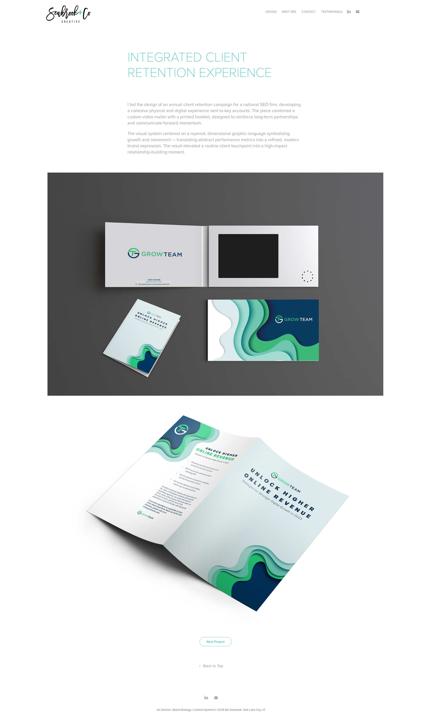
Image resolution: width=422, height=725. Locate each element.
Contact (309, 11)
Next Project (215, 641)
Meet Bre (289, 11)
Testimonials (331, 11)
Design (271, 11)
